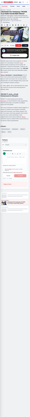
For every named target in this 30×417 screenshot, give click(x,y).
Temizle (8, 175)
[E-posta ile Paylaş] (21, 25)
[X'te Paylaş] (4, 25)
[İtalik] (15, 154)
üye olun (20, 172)
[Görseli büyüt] (13, 93)
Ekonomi (9, 10)
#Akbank (22, 129)
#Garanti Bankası (6, 129)
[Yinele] (10, 154)
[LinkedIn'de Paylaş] (7, 25)
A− (2, 45)
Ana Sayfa (3, 10)
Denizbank (3, 101)
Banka (23, 117)
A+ (7, 45)
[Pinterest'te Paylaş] (15, 25)
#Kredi (9, 132)
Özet (26, 45)
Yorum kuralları (8, 169)
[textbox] (16, 159)
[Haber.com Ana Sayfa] (8, 2)
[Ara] (23, 2)
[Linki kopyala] (26, 25)
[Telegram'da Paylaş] (13, 25)
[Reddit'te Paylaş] (18, 25)
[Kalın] (13, 154)
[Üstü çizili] (20, 154)
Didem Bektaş (6, 22)
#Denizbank (15, 129)
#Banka (3, 132)
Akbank (3, 75)
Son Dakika (5, 6)
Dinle (19, 45)
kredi (21, 63)
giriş (15, 172)
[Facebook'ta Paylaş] (2, 25)
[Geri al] (8, 154)
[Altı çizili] (17, 154)
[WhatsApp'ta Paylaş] (10, 25)
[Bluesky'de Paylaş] (24, 25)
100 (5, 45)
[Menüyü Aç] (2, 2)
